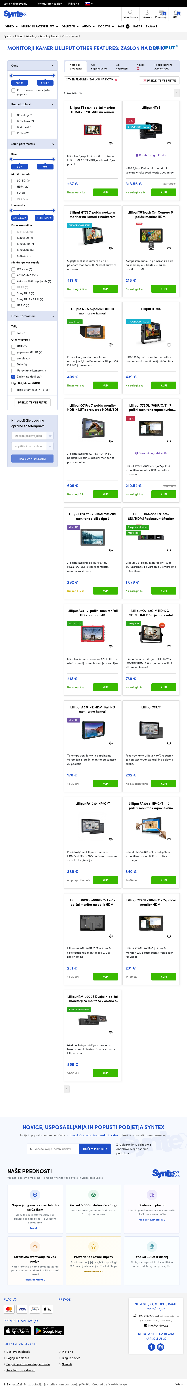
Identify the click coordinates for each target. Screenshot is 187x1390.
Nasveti (67, 1364)
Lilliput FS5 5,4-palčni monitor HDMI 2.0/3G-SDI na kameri (92, 109)
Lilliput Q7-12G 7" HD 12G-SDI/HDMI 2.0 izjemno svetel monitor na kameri (151, 612)
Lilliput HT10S (151, 309)
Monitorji (31, 36)
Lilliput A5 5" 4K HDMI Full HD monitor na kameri (92, 709)
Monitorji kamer (49, 36)
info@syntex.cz (158, 1325)
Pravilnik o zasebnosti (20, 1370)
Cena (14, 65)
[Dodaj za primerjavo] (111, 143)
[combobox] (32, 436)
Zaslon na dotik (101, 79)
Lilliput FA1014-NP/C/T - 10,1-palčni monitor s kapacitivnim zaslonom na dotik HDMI (151, 805)
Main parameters (23, 144)
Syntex (8, 36)
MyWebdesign (117, 1384)
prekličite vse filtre (32, 402)
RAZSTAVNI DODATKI (32, 459)
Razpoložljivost (21, 104)
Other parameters (23, 316)
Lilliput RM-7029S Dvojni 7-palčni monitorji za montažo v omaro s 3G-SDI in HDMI (92, 998)
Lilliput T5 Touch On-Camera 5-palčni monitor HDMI (150, 214)
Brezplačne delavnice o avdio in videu (94, 1135)
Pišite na (73, 3)
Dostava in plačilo (18, 1351)
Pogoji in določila (17, 1358)
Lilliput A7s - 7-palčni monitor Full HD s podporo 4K (93, 612)
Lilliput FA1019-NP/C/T (92, 803)
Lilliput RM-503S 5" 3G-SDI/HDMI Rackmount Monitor (151, 516)
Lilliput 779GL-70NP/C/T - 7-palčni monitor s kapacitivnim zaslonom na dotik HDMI (151, 407)
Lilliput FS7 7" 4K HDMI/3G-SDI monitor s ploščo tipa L (92, 516)
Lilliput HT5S (151, 107)
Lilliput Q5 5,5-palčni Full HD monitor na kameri (92, 311)
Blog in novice (71, 1358)
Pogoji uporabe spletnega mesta (28, 1364)
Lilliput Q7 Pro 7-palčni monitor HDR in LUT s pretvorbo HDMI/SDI (92, 407)
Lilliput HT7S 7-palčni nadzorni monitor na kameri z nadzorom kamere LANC (93, 214)
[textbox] (28, 435)
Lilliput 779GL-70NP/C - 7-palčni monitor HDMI (151, 902)
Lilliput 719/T (151, 707)
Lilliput (19, 36)
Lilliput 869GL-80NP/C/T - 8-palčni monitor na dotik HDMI (92, 902)
